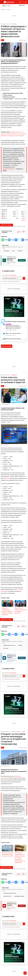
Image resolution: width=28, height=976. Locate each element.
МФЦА (13, 250)
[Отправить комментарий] (24, 278)
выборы (20, 645)
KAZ (26, 2)
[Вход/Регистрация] (23, 2)
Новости (8, 9)
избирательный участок (9, 645)
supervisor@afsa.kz (8, 169)
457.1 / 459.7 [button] (7, 5)
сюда (12, 165)
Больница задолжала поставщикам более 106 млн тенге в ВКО (7, 854)
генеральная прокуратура (10, 893)
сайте (8, 186)
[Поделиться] (25, 973)
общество (20, 250)
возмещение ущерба (19, 896)
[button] (23, 5)
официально (14, 374)
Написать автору (22, 40)
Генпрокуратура (7, 896)
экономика (6, 250)
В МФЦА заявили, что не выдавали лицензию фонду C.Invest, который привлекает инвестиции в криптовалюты (13, 133)
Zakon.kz (7, 478)
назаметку (14, 23)
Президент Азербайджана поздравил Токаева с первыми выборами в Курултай (7, 611)
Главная (3, 9)
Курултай (6, 648)
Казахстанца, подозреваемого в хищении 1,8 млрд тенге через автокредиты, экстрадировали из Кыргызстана (20, 857)
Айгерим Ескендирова (15, 731)
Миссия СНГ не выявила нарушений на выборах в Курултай (20, 610)
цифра (23, 731)
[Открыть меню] (2, 2)
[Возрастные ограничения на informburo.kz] (20, 2)
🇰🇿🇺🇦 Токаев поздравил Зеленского (13, 333)
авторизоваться (13, 275)
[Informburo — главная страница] (9, 2)
